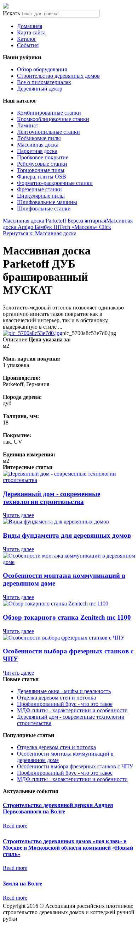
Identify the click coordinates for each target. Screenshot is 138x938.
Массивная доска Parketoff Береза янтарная (54, 221)
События (28, 45)
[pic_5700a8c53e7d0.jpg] (32, 333)
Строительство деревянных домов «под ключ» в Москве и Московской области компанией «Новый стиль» (68, 847)
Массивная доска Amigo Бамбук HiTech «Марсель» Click (68, 224)
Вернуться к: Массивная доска (39, 233)
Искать (11, 13)
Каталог (26, 39)
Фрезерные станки (39, 189)
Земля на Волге (22, 884)
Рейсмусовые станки (42, 164)
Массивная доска (37, 145)
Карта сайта (31, 32)
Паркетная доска (37, 151)
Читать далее (18, 515)
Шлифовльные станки (44, 208)
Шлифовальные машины (47, 202)
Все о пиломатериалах (44, 82)
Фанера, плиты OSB (41, 177)
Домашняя (29, 26)
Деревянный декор (39, 89)
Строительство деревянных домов (58, 76)
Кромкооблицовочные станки (53, 119)
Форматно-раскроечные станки (55, 183)
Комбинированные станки (49, 113)
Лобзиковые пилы (39, 138)
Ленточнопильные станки (48, 132)
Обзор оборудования (42, 69)
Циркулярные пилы (41, 196)
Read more (15, 826)
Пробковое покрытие (42, 157)
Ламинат (27, 125)
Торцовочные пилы (40, 170)
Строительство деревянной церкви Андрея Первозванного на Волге (58, 808)
